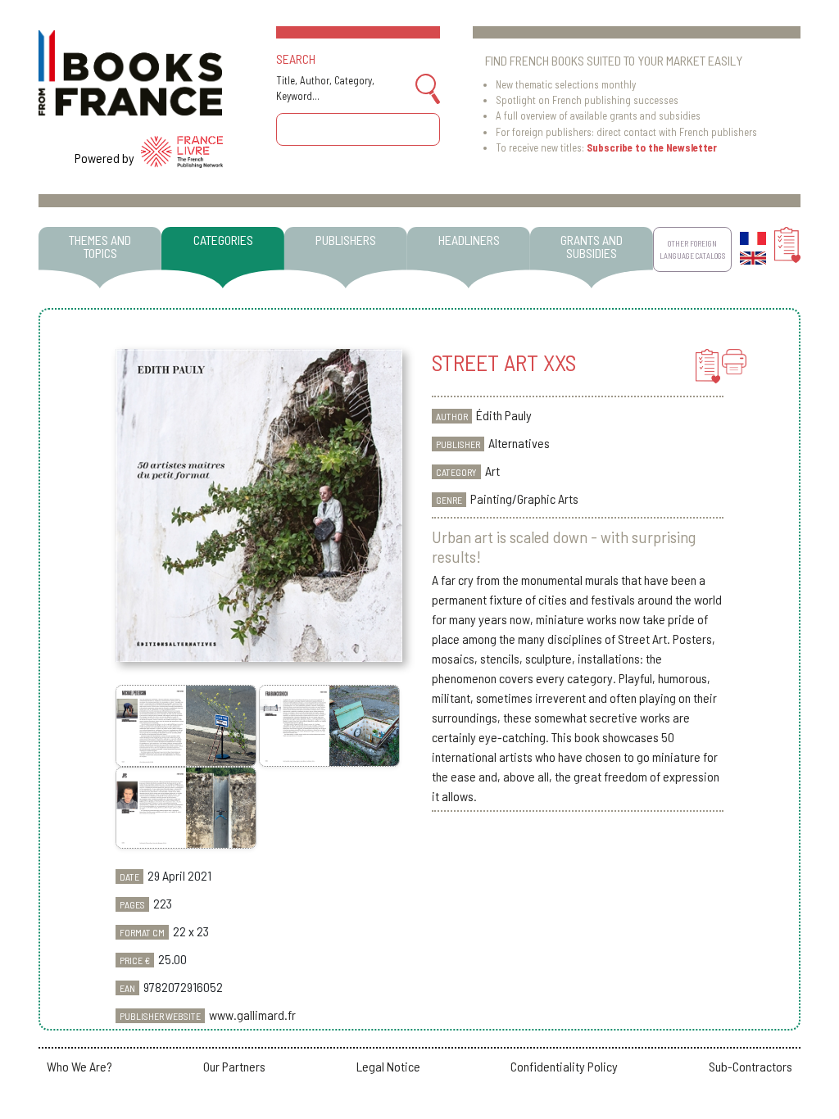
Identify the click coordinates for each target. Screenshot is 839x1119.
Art (492, 470)
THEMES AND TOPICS (100, 246)
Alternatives (519, 443)
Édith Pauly (504, 415)
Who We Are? (79, 1066)
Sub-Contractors (750, 1066)
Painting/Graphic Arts (524, 498)
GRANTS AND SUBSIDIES (591, 246)
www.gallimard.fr (252, 1014)
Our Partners (234, 1066)
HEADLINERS (469, 239)
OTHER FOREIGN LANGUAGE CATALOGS (692, 249)
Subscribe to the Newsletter (652, 147)
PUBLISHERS (345, 239)
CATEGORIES (223, 239)
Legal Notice (388, 1066)
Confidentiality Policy (564, 1066)
